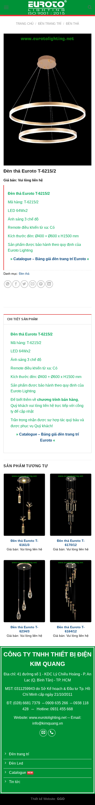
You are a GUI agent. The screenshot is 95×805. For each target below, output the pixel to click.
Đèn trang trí (49, 23)
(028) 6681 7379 (27, 703)
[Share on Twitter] (24, 284)
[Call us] (52, 733)
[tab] (47, 319)
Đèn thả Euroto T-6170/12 (71, 543)
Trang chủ (24, 23)
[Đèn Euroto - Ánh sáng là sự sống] (47, 7)
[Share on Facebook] (16, 284)
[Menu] (6, 7)
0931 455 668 (61, 709)
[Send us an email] (43, 733)
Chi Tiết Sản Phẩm (22, 319)
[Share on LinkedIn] (49, 284)
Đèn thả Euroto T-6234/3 (24, 629)
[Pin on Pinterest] (41, 284)
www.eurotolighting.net (47, 718)
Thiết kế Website (43, 799)
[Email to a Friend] (32, 284)
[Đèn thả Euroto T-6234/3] (24, 591)
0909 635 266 (56, 703)
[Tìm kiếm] (90, 7)
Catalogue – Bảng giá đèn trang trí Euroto (49, 259)
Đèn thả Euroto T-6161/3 (24, 543)
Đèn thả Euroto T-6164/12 (71, 629)
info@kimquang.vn (47, 723)
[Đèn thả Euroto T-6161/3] (24, 505)
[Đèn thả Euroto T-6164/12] (70, 591)
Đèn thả (72, 23)
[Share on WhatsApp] (8, 284)
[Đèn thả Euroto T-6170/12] (70, 505)
